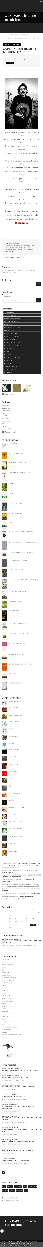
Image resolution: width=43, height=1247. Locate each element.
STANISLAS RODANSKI (10, 366)
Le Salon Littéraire (7, 1006)
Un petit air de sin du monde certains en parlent (17, 889)
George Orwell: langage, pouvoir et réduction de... (18, 870)
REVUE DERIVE (8, 360)
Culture (12, 1190)
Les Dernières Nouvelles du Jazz (11, 1035)
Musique (9, 1186)
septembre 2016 (6, 408)
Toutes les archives (11, 432)
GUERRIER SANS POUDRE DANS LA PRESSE (18, 1087)
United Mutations (7, 962)
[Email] (3, 1172)
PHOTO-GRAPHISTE (26, 896)
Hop (3, 970)
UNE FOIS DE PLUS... (9, 896)
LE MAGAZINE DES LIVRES (12, 336)
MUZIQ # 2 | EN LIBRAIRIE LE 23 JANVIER (18, 1141)
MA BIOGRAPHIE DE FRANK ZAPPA (15, 1077)
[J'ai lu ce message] (41, 1241)
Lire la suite (12, 272)
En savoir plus (26, 1245)
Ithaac (3, 1037)
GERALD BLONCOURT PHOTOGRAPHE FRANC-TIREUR (24, 39)
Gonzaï (4, 1009)
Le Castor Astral (6, 998)
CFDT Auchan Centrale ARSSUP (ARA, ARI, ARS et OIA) (20, 886)
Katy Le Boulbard (8, 941)
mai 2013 (4, 423)
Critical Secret (6, 1029)
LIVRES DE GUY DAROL (11, 345)
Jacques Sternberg (7, 975)
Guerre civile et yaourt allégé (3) (28, 863)
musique (9, 249)
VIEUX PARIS (8, 372)
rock (13, 249)
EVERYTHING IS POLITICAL (12, 321)
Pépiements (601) (8, 863)
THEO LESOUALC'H (10, 369)
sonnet (23, 249)
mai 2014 (4, 413)
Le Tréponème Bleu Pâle (9, 980)
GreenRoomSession (7, 1022)
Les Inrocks (5, 1011)
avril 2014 (5, 416)
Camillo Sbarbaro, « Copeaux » (12, 879)
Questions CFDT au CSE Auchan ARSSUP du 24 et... (19, 884)
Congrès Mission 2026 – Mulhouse (13, 875)
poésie (18, 249)
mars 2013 (5, 426)
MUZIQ (6, 351)
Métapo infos (35, 893)
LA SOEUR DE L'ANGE (10, 333)
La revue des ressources (9, 977)
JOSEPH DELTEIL (9, 330)
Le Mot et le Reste (7, 996)
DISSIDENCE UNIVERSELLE (12, 318)
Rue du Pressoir (6, 988)
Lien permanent (14, 243)
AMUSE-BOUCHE (9, 312)
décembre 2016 (6, 405)
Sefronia (4, 1003)
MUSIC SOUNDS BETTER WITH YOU (24, 246)
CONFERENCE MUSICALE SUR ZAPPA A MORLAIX (21, 1070)
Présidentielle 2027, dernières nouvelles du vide (18, 866)
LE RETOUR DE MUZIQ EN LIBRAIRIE (16, 1160)
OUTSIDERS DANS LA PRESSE (13, 1096)
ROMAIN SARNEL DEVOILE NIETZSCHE (17, 1151)
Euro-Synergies (7, 872)
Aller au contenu (7, 2)
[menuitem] (20, 35)
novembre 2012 (6, 429)
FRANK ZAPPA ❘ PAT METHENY (20, 35)
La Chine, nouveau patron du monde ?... (15, 893)
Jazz (25, 1190)
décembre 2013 (6, 421)
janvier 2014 (5, 418)
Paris (25, 1186)
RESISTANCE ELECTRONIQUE (12, 357)
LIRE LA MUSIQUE (9, 339)
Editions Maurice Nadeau (9, 1027)
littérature (29, 249)
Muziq (4, 985)
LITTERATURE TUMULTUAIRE (12, 342)
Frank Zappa (33, 1186)
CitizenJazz (5, 1016)
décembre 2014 (6, 411)
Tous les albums (10, 394)
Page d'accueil (36, 35)
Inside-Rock (5, 990)
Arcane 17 (5, 993)
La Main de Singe (7, 983)
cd (15, 1186)
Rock (3, 1186)
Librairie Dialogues (7, 1001)
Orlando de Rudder (7, 964)
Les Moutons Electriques (9, 1014)
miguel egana (27, 248)
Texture (4, 1019)
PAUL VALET (8, 354)
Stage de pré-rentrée (9, 899)
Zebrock (4, 1024)
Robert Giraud (6, 972)
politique (5, 1190)
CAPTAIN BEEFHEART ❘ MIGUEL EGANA (20, 50)
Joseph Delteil (6, 959)
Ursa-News (22, 899)
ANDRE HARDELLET (10, 315)
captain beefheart (16, 248)
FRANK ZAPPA (8, 324)
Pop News (4, 1032)
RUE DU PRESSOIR (9, 363)
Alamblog (5, 967)
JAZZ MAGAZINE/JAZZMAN (12, 327)
